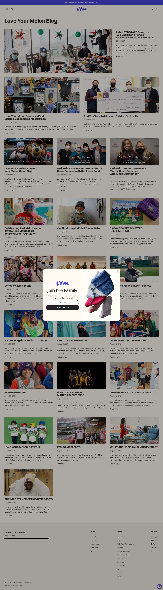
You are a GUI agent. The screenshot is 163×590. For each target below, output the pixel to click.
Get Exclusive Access (62, 307)
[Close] (118, 271)
